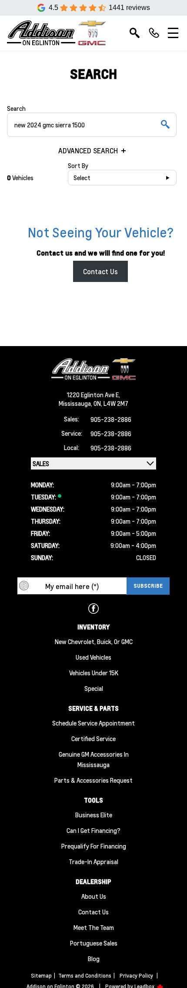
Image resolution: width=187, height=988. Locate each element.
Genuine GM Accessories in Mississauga (94, 759)
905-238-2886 (110, 419)
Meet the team (93, 927)
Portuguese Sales (93, 943)
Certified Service (93, 738)
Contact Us (100, 271)
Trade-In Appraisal (93, 861)
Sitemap (41, 975)
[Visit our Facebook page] (93, 608)
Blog (94, 958)
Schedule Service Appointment (93, 723)
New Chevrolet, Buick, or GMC (94, 641)
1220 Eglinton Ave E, (93, 394)
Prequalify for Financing (93, 846)
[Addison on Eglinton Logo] (56, 32)
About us (93, 896)
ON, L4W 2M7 (111, 403)
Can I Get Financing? (93, 830)
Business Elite (93, 815)
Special (93, 688)
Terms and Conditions (84, 975)
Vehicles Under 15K (93, 673)
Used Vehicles (93, 657)
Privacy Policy (136, 975)
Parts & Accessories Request (93, 780)
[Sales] (154, 33)
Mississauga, (76, 403)
